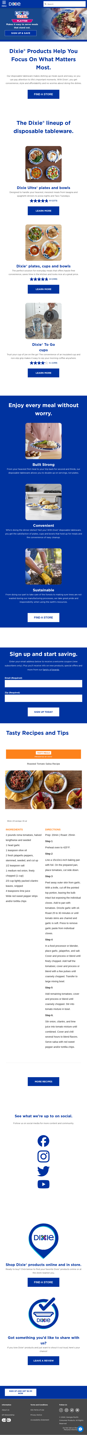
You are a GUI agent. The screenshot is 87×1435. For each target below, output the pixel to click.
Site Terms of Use (37, 1410)
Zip (12, 693)
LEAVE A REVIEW (43, 1360)
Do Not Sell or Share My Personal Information (72, 1429)
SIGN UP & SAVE (20, 33)
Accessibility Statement (39, 1420)
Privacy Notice (36, 1415)
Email (13, 678)
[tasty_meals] (43, 754)
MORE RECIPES (43, 1081)
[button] (43, 94)
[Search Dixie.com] (45, 4)
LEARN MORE (43, 210)
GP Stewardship (8, 1415)
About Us (5, 1410)
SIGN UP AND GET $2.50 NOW (20, 1392)
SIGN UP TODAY (43, 712)
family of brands (51, 669)
